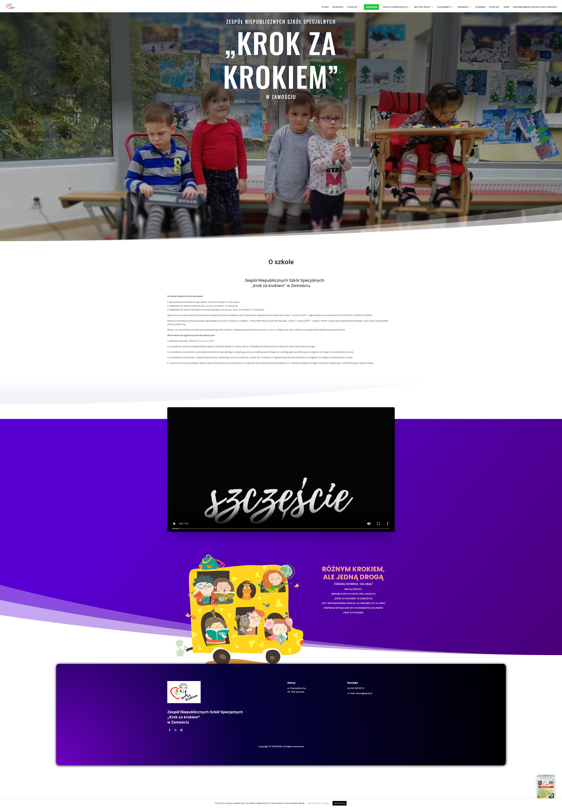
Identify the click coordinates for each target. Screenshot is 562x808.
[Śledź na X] (175, 730)
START (325, 7)
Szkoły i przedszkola (395, 7)
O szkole (352, 7)
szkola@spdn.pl (363, 693)
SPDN (506, 7)
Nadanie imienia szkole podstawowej (535, 7)
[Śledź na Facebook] (169, 730)
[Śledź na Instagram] (181, 730)
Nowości (338, 7)
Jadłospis (371, 7)
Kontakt (494, 7)
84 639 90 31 (357, 688)
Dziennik (480, 7)
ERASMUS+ (463, 7)
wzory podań (206, 340)
